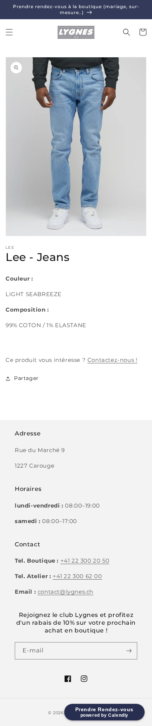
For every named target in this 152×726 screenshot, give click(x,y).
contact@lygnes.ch (65, 591)
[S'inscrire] (129, 650)
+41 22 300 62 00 (77, 576)
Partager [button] (26, 378)
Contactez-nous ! (112, 359)
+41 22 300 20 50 (85, 560)
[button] (9, 32)
